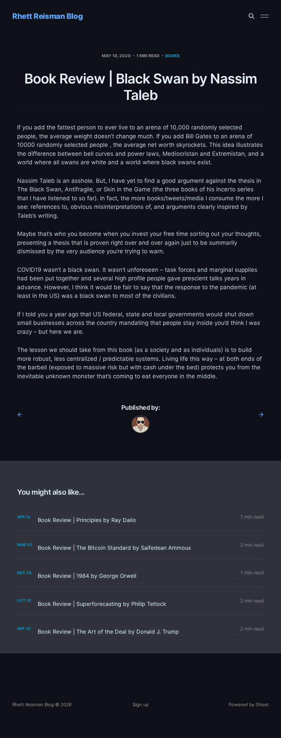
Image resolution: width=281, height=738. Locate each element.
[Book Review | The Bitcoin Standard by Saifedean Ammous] (140, 545)
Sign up (141, 704)
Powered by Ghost (249, 704)
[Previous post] (22, 414)
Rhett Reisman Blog (47, 16)
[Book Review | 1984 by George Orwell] (140, 573)
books (172, 55)
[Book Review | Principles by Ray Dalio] (140, 517)
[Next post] (259, 414)
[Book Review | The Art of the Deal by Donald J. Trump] (140, 628)
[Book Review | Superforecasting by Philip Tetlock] (140, 601)
